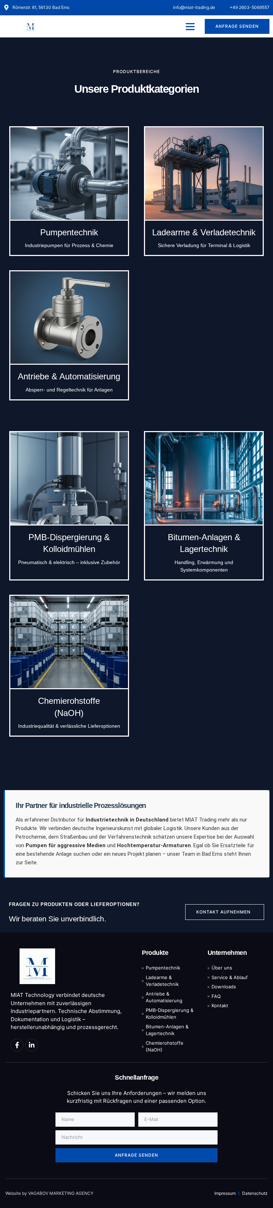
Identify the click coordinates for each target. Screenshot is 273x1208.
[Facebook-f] (17, 1045)
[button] (190, 26)
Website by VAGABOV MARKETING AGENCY (49, 1193)
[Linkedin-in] (31, 1045)
